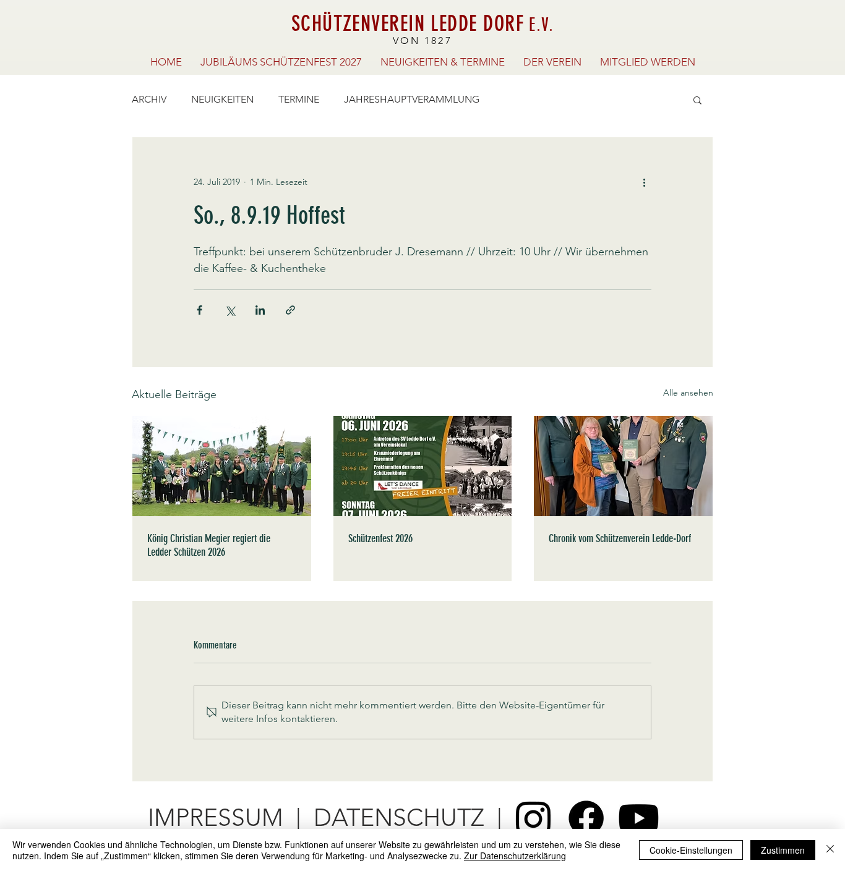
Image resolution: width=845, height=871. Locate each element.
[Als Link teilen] (290, 310)
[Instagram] (533, 818)
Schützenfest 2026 (380, 538)
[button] (697, 99)
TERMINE (298, 99)
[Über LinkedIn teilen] (260, 310)
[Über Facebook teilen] (199, 310)
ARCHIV (149, 99)
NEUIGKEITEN (222, 99)
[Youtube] (639, 818)
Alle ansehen (688, 392)
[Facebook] (586, 818)
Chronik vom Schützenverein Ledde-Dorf (620, 538)
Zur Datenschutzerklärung (515, 855)
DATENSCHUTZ (399, 817)
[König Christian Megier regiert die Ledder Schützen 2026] (221, 466)
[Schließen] (830, 850)
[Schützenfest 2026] (422, 466)
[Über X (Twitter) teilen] (230, 310)
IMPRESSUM (215, 817)
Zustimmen (783, 850)
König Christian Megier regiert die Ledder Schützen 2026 (208, 545)
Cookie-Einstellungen (691, 850)
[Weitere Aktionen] (644, 181)
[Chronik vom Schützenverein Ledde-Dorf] (623, 466)
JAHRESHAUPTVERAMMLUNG (411, 99)
